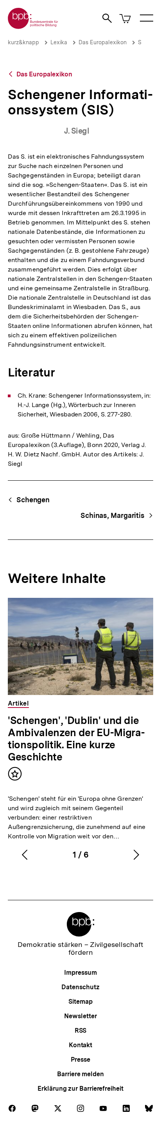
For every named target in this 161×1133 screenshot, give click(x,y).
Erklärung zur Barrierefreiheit (80, 1088)
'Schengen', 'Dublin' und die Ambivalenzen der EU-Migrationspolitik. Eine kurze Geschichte (76, 738)
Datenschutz (80, 987)
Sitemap (80, 1001)
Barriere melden (80, 1074)
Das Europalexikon (103, 42)
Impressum (80, 972)
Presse (80, 1059)
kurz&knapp (23, 42)
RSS (81, 1030)
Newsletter (80, 1016)
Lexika (58, 42)
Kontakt (80, 1045)
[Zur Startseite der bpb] (33, 26)
